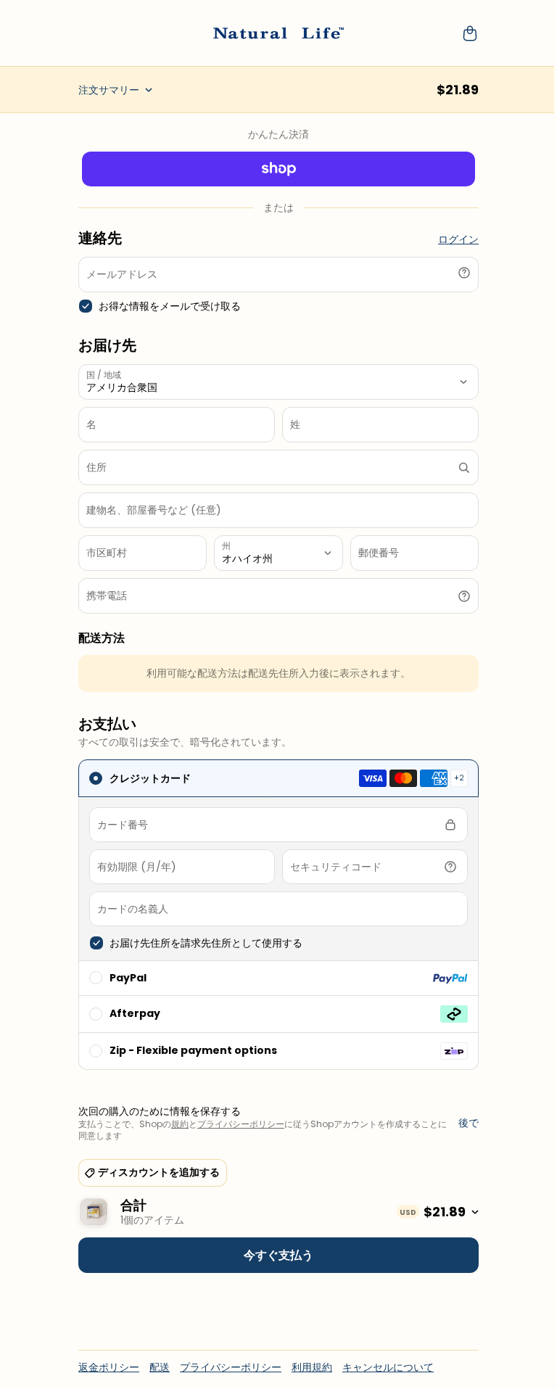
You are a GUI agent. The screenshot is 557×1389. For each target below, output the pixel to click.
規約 (180, 1124)
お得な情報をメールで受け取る (170, 306)
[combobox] (278, 467)
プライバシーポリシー (240, 1124)
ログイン (458, 240)
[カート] (470, 33)
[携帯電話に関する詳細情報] (464, 596)
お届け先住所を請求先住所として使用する (206, 943)
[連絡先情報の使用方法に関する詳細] (464, 272)
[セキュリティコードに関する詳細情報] (450, 866)
